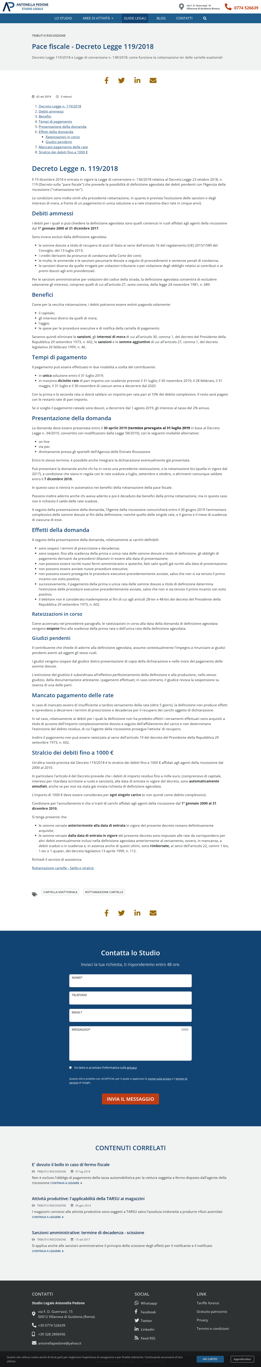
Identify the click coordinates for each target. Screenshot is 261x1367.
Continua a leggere (64, 1183)
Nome (76, 978)
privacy (132, 1068)
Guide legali (135, 18)
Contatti (184, 18)
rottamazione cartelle (104, 892)
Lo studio (63, 18)
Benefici (45, 116)
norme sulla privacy (159, 1078)
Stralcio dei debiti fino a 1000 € (63, 152)
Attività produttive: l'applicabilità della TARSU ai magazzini (88, 1198)
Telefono (79, 995)
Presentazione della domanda (62, 126)
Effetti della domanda (56, 131)
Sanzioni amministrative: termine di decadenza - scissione (88, 1232)
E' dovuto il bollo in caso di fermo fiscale (71, 1164)
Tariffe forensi (208, 1303)
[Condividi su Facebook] (106, 81)
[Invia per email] (153, 81)
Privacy (202, 1320)
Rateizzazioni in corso (63, 136)
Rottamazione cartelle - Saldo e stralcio (63, 868)
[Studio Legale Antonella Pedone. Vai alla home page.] (26, 6)
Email (76, 1012)
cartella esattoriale (60, 892)
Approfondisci (242, 1359)
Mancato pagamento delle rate (63, 147)
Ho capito (210, 1359)
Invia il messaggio (130, 1099)
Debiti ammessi (51, 111)
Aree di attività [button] (96, 18)
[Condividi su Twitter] (121, 81)
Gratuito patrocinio (212, 1311)
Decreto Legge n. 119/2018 (60, 106)
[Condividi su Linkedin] (137, 81)
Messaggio (80, 1029)
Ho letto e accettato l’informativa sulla (105, 1068)
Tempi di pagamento (55, 121)
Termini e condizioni (213, 1328)
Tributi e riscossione (49, 35)
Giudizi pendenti (59, 141)
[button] (204, 18)
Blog (161, 18)
